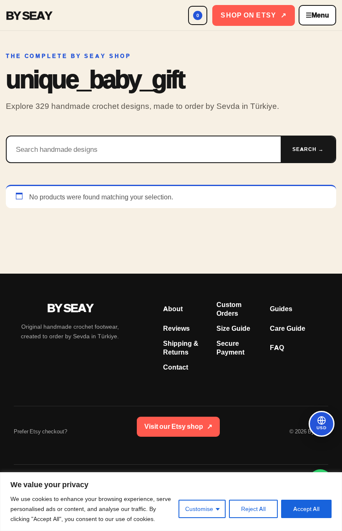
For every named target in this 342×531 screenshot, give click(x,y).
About (173, 309)
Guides (281, 309)
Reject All (253, 509)
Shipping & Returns (181, 348)
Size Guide (233, 328)
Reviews (176, 328)
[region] (171, 501)
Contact (175, 367)
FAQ (277, 347)
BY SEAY (29, 15)
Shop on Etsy (254, 15)
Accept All (306, 509)
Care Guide (287, 328)
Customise (199, 509)
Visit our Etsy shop (178, 426)
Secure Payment (230, 348)
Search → (308, 149)
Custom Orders (228, 309)
